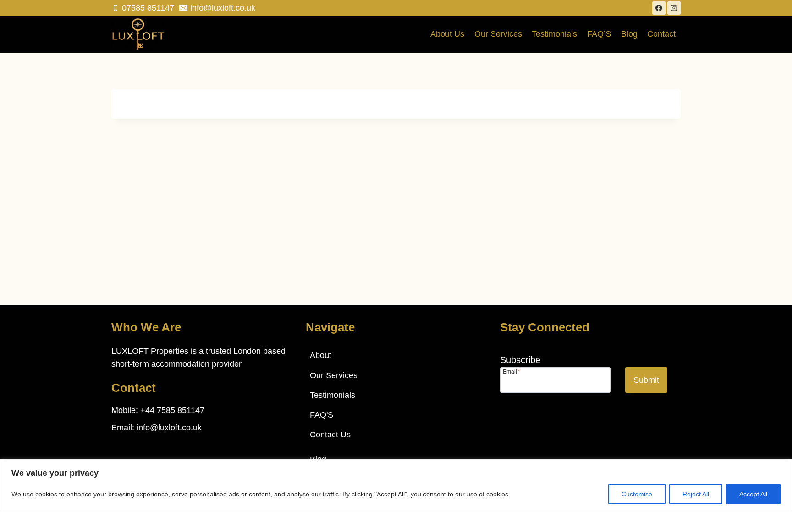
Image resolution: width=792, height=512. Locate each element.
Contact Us (330, 434)
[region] (396, 485)
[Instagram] (674, 8)
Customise (637, 494)
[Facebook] (659, 8)
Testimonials (554, 34)
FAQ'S (321, 414)
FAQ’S (599, 34)
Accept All (753, 494)
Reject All (695, 494)
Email (511, 371)
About (320, 355)
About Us (447, 34)
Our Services (498, 34)
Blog (629, 34)
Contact (661, 34)
